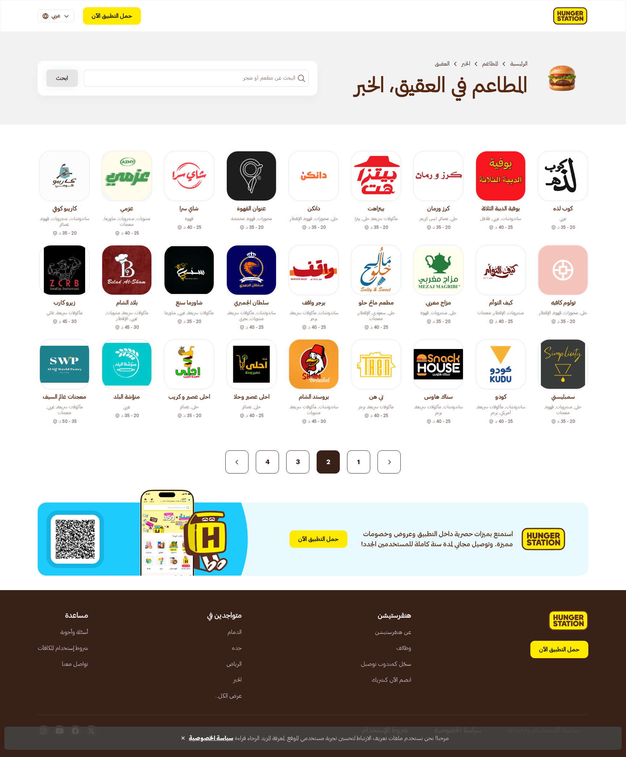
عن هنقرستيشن (393, 632)
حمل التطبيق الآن (112, 16)
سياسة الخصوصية (211, 738)
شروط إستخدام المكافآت (63, 648)
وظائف (403, 648)
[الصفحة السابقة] (389, 462)
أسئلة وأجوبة (74, 632)
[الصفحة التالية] (237, 462)
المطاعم (490, 64)
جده (237, 648)
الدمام (235, 632)
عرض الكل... (228, 696)
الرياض (234, 664)
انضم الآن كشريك (391, 680)
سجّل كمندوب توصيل (386, 664)
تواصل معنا (75, 664)
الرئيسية (518, 64)
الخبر (466, 64)
